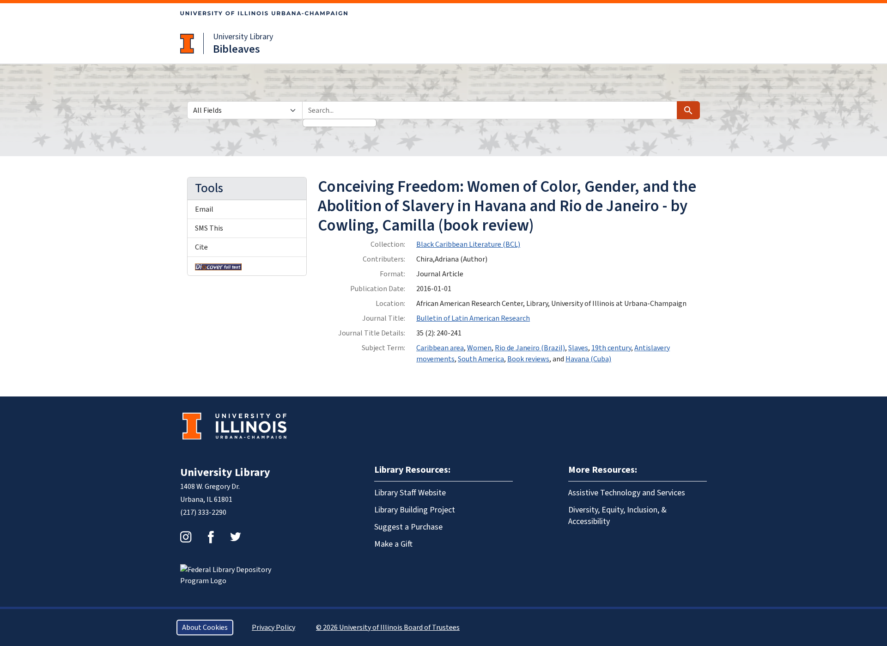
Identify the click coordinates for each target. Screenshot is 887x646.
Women (479, 348)
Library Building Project (414, 510)
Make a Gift (393, 544)
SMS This (209, 228)
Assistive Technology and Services (626, 493)
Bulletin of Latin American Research (473, 318)
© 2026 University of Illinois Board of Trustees (388, 627)
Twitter (236, 537)
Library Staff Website (410, 493)
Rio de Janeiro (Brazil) (530, 348)
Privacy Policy (273, 627)
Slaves (578, 348)
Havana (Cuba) (588, 359)
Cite (201, 247)
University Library (243, 37)
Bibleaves (236, 49)
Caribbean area (440, 348)
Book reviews (528, 359)
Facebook (211, 537)
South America (481, 359)
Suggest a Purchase (408, 527)
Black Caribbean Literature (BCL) (468, 244)
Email (204, 209)
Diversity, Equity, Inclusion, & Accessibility (617, 515)
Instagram (186, 537)
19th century (611, 348)
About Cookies (205, 627)
